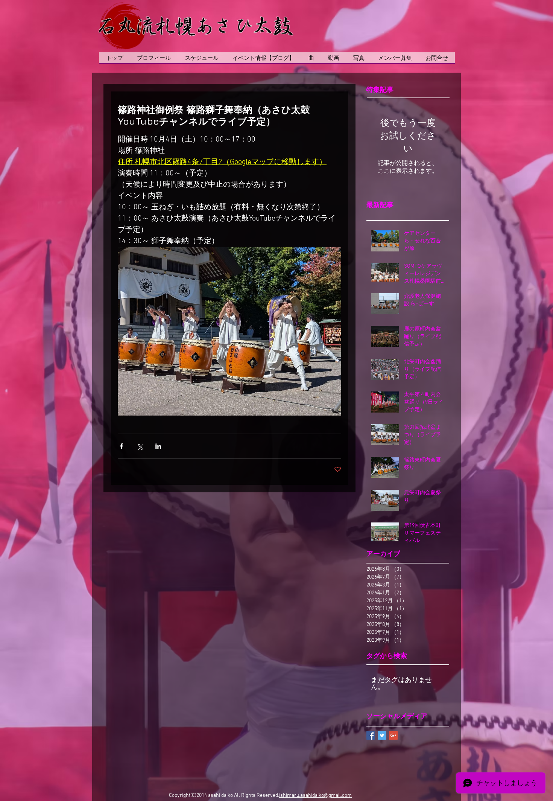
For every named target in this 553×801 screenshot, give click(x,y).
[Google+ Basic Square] (393, 735)
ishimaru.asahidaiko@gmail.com (315, 795)
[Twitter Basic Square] (382, 735)
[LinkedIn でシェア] (158, 446)
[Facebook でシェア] (121, 446)
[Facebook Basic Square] (370, 735)
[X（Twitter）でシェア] (139, 446)
